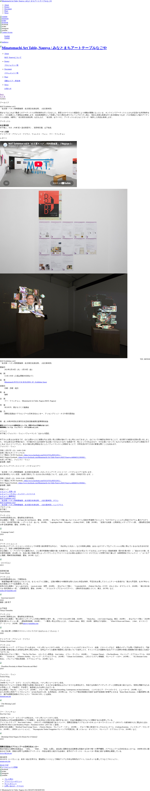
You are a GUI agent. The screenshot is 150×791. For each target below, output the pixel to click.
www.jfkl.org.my (6, 753)
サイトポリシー (10, 784)
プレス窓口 (8, 779)
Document (8, 9)
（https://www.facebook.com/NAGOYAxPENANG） (42, 455)
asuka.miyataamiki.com (8, 591)
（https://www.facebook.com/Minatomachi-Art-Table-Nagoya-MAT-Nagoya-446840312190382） (51, 457)
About (6, 5)
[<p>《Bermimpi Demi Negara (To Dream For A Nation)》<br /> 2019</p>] (1, 733)
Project (6, 7)
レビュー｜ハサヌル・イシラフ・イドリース (17, 494)
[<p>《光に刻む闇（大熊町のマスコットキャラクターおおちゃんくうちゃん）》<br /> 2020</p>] (1, 628)
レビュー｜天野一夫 (8, 492)
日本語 (7, 38)
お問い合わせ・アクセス (14, 786)
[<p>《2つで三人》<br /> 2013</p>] (1, 559)
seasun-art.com (5, 761)
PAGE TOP (4, 765)
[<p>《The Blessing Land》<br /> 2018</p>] (1, 700)
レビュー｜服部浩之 (8, 496)
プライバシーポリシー (13, 781)
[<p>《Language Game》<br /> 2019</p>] (1, 529)
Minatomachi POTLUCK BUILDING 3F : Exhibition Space (25, 382)
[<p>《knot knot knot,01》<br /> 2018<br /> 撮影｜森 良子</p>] (1, 594)
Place (6, 11)
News (6, 13)
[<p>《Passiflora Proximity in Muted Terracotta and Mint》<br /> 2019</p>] (1, 663)
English (7, 36)
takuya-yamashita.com (30, 623)
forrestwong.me (5, 696)
